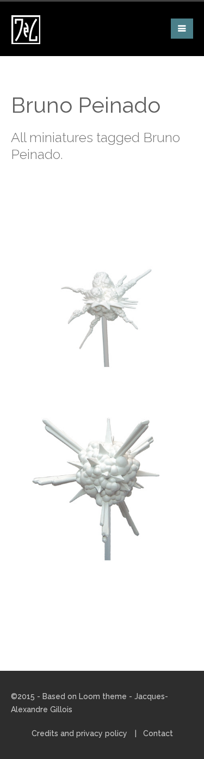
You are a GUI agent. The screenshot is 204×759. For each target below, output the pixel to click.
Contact (158, 733)
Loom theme (103, 696)
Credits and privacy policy (79, 733)
